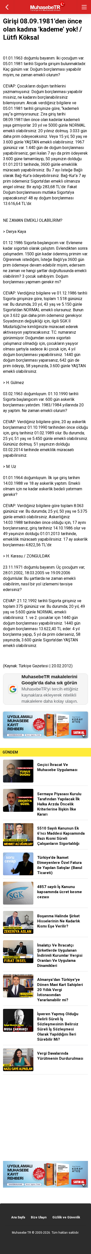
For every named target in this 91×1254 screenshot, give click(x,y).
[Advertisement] (45, 1117)
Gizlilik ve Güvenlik (66, 1217)
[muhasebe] (45, 11)
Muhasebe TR (21, 1232)
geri (7, 7)
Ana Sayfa (18, 1217)
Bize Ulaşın (39, 1217)
